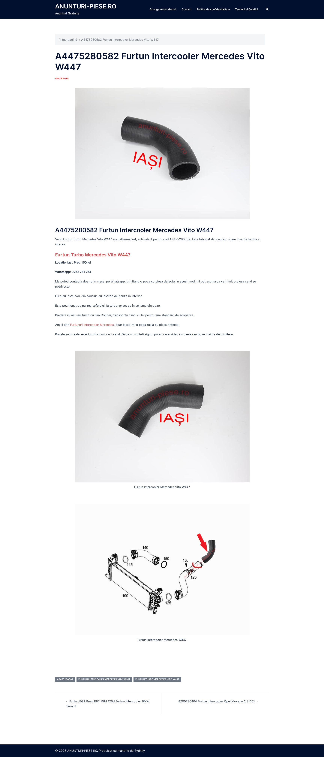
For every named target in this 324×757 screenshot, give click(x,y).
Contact (186, 9)
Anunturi (62, 78)
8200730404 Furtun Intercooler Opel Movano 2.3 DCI (216, 701)
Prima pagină (67, 39)
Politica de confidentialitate (213, 9)
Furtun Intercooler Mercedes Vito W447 (104, 679)
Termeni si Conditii (246, 9)
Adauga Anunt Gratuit (163, 9)
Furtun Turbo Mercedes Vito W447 (92, 255)
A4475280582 (65, 679)
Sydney (139, 750)
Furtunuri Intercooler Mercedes (92, 325)
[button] (267, 9)
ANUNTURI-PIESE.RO (85, 6)
